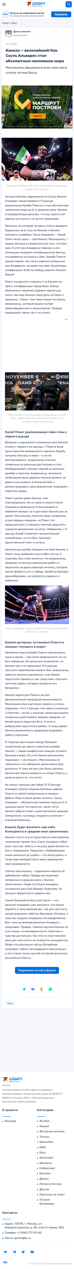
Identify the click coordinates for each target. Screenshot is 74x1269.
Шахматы (45, 1163)
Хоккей (44, 1126)
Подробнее (61, 14)
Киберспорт (47, 1168)
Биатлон (45, 1173)
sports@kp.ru (22, 1238)
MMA (42, 1147)
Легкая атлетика (50, 1184)
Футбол (44, 1121)
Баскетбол (46, 1142)
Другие (44, 1189)
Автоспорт (46, 1157)
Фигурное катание (52, 1131)
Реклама (10, 1121)
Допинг (44, 1178)
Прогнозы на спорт (52, 1194)
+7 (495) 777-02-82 (29, 1232)
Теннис (44, 1136)
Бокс (14, 23)
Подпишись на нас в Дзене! (37, 970)
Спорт (5, 23)
